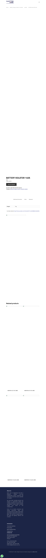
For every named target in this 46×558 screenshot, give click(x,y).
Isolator (25, 7)
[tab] (17, 199)
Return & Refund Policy (11, 529)
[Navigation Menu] (39, 2)
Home (7, 7)
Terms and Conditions (11, 526)
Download (31, 199)
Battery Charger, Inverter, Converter (16, 7)
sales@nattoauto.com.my (14, 544)
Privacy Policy (9, 527)
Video (25, 199)
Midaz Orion (35, 551)
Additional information (17, 199)
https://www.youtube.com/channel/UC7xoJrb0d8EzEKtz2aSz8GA (26, 211)
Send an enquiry (11, 184)
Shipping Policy (10, 531)
